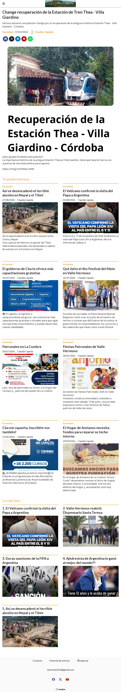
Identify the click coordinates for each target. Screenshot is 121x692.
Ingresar (84, 660)
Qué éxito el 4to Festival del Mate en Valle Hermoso (89, 271)
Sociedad (7, 32)
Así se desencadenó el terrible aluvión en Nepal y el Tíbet (25, 193)
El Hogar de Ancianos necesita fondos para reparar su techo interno (86, 432)
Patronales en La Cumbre (21, 347)
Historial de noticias (59, 660)
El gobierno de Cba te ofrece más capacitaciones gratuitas (28, 271)
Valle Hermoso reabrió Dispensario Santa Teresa (82, 510)
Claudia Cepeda (44, 32)
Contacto (37, 660)
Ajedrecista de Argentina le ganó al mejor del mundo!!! (89, 560)
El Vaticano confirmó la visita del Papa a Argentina (88, 193)
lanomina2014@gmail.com (60, 669)
